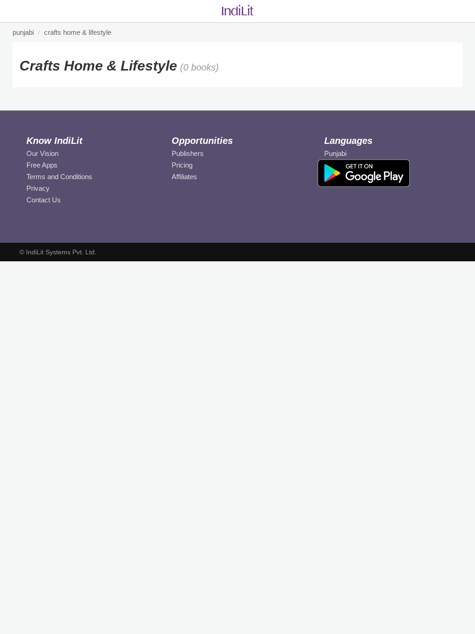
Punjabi (335, 153)
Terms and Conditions (59, 177)
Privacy (38, 188)
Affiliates (184, 177)
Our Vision (42, 153)
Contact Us (43, 200)
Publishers (188, 153)
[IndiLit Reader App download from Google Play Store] (363, 172)
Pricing (182, 165)
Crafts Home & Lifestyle (77, 32)
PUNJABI (23, 32)
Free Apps (42, 165)
